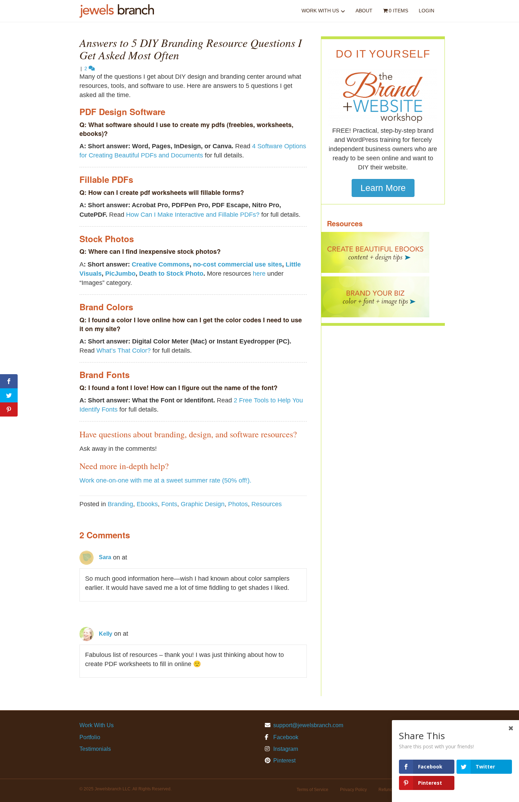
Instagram (285, 749)
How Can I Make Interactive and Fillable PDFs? (193, 214)
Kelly (105, 634)
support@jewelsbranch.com (308, 725)
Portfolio (89, 737)
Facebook (285, 737)
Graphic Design (203, 504)
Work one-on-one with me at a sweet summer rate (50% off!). (165, 480)
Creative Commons (161, 264)
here (259, 273)
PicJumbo (120, 273)
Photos (238, 504)
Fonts (169, 504)
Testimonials (95, 749)
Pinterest (284, 761)
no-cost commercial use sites (237, 264)
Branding (120, 504)
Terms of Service (312, 789)
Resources (266, 504)
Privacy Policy (353, 789)
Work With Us (320, 10)
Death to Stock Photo (171, 273)
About (364, 10)
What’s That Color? (123, 350)
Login (426, 10)
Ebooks (147, 504)
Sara (105, 557)
